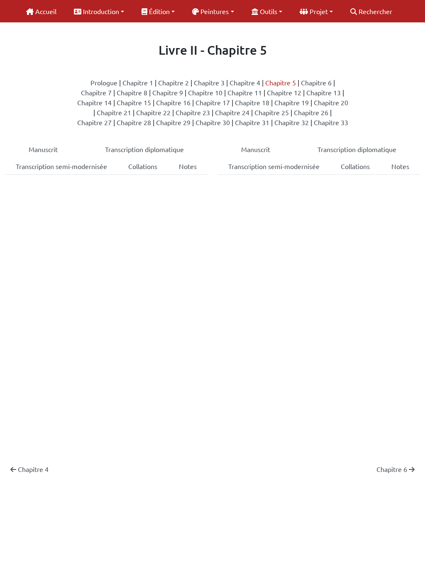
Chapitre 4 (245, 82)
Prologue (103, 82)
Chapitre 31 (252, 122)
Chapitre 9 (167, 92)
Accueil (45, 11)
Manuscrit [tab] (43, 149)
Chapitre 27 (94, 122)
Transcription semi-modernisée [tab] (61, 166)
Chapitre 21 (114, 112)
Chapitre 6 (316, 82)
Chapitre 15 (134, 102)
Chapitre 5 (280, 82)
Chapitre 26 (311, 112)
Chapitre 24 (232, 112)
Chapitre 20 (331, 102)
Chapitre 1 (137, 82)
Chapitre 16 (173, 102)
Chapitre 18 (252, 102)
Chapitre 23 (193, 112)
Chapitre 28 (134, 122)
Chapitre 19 (291, 102)
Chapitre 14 (94, 102)
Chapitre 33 (331, 122)
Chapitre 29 (173, 122)
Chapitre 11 (244, 92)
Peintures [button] (214, 11)
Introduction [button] (100, 11)
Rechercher (374, 11)
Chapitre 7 (96, 92)
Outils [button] (267, 11)
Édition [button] (158, 11)
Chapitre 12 (284, 92)
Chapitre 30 (212, 122)
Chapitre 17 (212, 102)
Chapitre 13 (323, 92)
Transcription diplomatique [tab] (144, 149)
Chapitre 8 (132, 92)
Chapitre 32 (291, 122)
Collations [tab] (142, 166)
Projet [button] (318, 11)
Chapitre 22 (153, 112)
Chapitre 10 (205, 92)
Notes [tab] (188, 166)
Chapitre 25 (271, 112)
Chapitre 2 (173, 82)
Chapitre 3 (209, 82)
